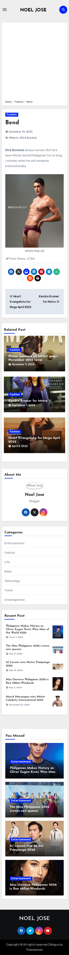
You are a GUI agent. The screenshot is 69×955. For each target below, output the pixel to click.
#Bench (13, 137)
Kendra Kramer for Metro (27, 401)
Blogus (54, 944)
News (8, 571)
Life (7, 562)
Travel (8, 590)
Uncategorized (14, 599)
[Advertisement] (34, 60)
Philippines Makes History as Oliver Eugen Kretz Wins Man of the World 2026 (27, 629)
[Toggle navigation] (4, 9)
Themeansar (34, 949)
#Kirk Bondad (28, 137)
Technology (12, 581)
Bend (12, 123)
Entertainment (14, 543)
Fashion (12, 114)
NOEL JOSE (33, 10)
